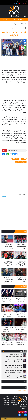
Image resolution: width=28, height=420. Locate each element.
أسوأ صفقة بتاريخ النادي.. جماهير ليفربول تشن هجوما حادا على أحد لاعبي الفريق (13, 372)
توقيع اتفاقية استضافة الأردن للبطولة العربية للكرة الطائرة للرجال (14, 378)
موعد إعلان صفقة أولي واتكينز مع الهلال (20, 343)
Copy (4, 150)
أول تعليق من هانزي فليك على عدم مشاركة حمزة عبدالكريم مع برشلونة (7, 329)
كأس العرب (18, 72)
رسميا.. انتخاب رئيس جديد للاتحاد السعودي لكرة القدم (7, 343)
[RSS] (26, 4)
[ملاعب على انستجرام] (24, 4)
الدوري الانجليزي (14, 400)
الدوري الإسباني (14, 402)
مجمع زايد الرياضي (9, 75)
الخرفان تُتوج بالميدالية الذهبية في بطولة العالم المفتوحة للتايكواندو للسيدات (20, 315)
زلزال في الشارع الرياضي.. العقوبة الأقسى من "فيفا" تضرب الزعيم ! (21, 263)
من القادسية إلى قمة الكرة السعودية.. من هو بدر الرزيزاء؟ (20, 329)
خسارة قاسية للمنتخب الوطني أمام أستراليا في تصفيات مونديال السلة (7, 314)
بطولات (7, 396)
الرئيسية (24, 24)
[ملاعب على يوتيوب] (19, 4)
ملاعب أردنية (6, 400)
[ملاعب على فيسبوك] (15, 4)
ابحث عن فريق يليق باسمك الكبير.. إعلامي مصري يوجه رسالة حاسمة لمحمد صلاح (14, 356)
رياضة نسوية (6, 402)
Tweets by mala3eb (22, 390)
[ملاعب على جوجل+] (21, 4)
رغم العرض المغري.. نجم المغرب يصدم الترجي (21, 246)
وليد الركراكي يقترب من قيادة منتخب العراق (21, 279)
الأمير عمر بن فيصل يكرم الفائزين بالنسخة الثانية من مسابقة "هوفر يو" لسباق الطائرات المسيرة (20, 300)
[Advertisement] (14, 88)
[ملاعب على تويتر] (17, 4)
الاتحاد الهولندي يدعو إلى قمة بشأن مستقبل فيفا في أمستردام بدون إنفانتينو (7, 300)
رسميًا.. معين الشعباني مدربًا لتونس (9, 246)
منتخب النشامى (14, 398)
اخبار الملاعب (15, 404)
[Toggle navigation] (25, 16)
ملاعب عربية (17, 24)
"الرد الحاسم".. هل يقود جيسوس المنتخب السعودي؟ (8, 279)
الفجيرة (15, 70)
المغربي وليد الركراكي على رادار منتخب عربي (8, 263)
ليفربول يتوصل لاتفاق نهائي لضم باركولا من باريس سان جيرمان (13, 366)
